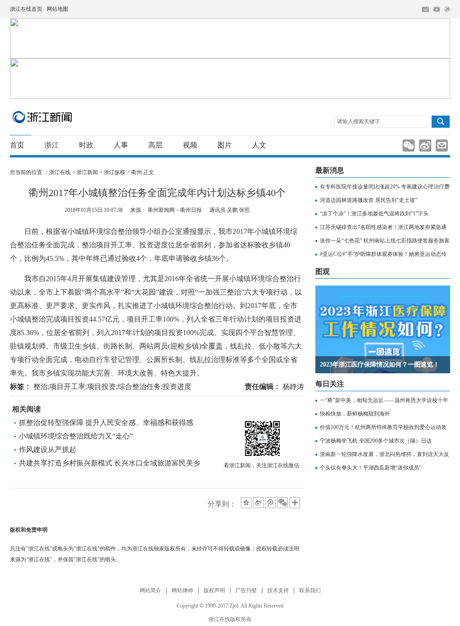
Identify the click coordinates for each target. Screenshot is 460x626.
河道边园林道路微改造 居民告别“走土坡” (368, 200)
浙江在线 (60, 172)
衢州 (136, 172)
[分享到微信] (282, 502)
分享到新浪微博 (425, 145)
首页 (17, 145)
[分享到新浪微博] (258, 502)
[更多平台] (295, 503)
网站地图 (57, 9)
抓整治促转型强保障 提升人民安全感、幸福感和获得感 (106, 422)
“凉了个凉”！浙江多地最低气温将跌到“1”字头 (374, 213)
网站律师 (182, 590)
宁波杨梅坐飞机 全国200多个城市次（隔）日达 (376, 441)
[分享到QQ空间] (246, 502)
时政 (86, 145)
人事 (121, 145)
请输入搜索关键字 (358, 121)
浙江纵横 (114, 172)
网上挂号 (436, 9)
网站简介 (150, 590)
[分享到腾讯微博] (270, 502)
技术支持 (278, 590)
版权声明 (214, 590)
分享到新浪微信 (408, 145)
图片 (224, 145)
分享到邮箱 (442, 145)
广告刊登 (246, 590)
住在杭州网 (425, 9)
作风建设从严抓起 (47, 449)
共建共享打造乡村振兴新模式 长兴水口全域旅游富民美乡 (109, 463)
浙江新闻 (42, 117)
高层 (155, 145)
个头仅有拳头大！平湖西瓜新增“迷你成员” (370, 468)
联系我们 (310, 590)
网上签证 (447, 9)
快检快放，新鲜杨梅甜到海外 (355, 414)
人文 (259, 145)
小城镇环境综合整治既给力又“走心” (76, 436)
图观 (322, 271)
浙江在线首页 (26, 9)
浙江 (51, 145)
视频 (190, 145)
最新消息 (329, 170)
